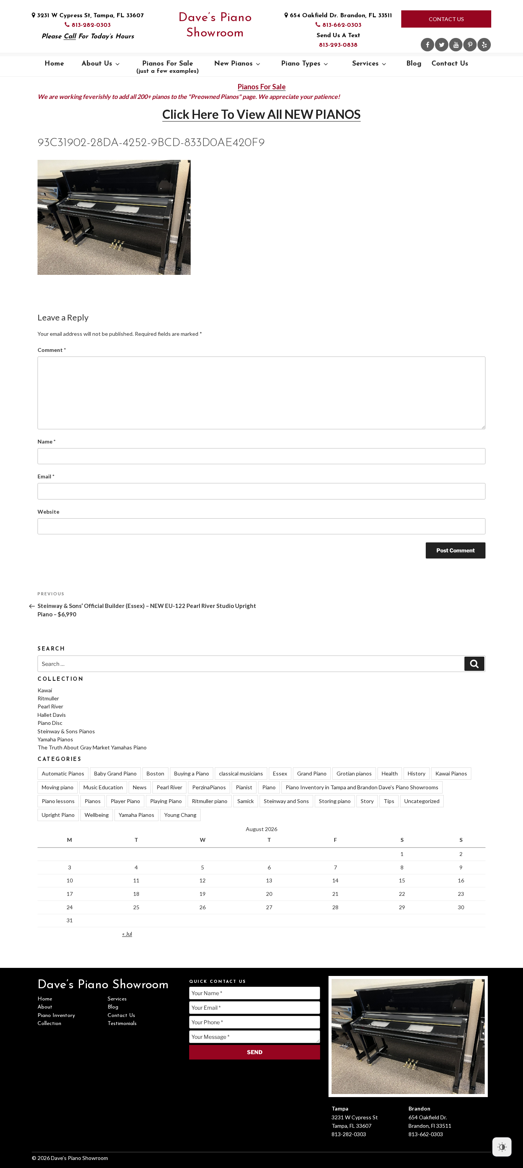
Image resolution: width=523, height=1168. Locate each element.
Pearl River (50, 706)
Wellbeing (97, 815)
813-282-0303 (90, 25)
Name (47, 441)
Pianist (244, 787)
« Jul (127, 933)
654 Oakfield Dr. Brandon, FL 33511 (340, 16)
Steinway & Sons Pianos (66, 731)
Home (54, 64)
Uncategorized (422, 801)
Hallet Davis (52, 714)
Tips (389, 801)
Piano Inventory (56, 1016)
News (140, 787)
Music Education (103, 787)
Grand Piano (312, 773)
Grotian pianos (354, 773)
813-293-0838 (338, 45)
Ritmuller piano (209, 801)
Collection (49, 1024)
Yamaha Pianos (55, 739)
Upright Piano (58, 815)
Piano (269, 787)
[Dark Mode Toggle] (502, 1147)
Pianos (93, 801)
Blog (414, 64)
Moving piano (58, 787)
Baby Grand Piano (115, 773)
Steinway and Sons (286, 801)
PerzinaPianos (209, 787)
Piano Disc (50, 723)
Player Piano (125, 801)
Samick (245, 801)
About (45, 1007)
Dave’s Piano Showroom (215, 25)
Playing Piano (166, 801)
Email (46, 476)
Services (365, 64)
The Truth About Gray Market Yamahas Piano (92, 747)
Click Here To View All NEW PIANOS (261, 114)
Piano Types (300, 64)
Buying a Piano (191, 773)
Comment (52, 350)
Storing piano (335, 801)
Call (70, 36)
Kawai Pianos (451, 773)
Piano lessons (58, 801)
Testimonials (122, 1024)
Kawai (45, 690)
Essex (280, 773)
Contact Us (446, 19)
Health (390, 773)
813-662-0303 (340, 25)
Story (367, 801)
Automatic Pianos (63, 773)
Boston (155, 773)
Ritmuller (48, 698)
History (416, 773)
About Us (97, 64)
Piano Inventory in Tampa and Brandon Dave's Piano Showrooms (362, 787)
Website (48, 511)
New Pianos (233, 64)
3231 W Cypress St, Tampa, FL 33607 (89, 16)
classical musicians (241, 773)
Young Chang (180, 815)
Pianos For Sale (167, 67)
